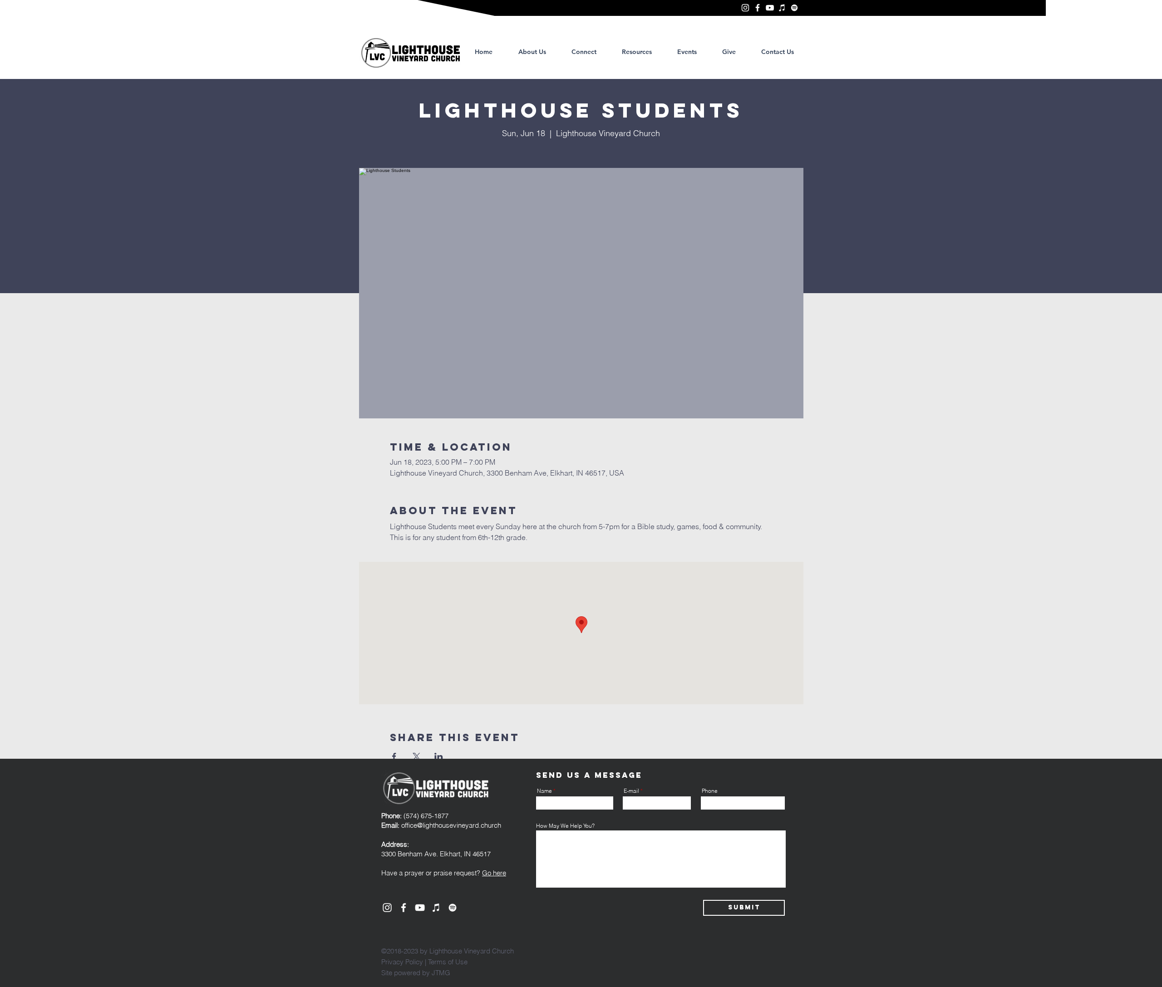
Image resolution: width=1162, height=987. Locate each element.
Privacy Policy (402, 962)
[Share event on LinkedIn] (438, 756)
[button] (637, 51)
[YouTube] (770, 8)
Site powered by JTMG (415, 972)
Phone (710, 791)
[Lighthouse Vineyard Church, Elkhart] (745, 8)
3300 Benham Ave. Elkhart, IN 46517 (436, 854)
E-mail (631, 791)
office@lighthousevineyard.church (451, 825)
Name (544, 791)
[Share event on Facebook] (394, 756)
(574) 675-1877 (414, 815)
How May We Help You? (565, 826)
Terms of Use (448, 962)
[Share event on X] (416, 756)
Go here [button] (494, 873)
